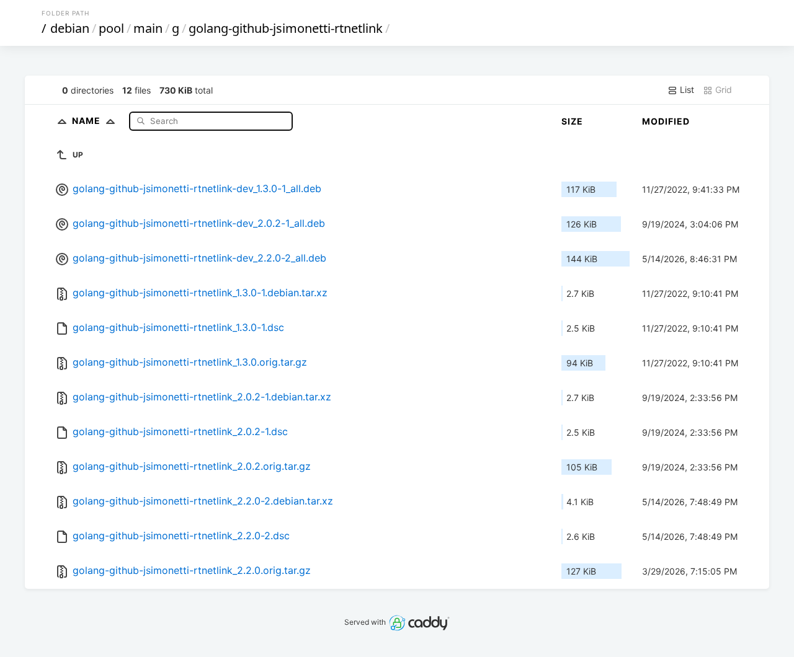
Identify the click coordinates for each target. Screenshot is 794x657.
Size (572, 121)
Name (87, 120)
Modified (666, 121)
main (148, 28)
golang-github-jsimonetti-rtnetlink (286, 28)
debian (69, 28)
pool (111, 28)
